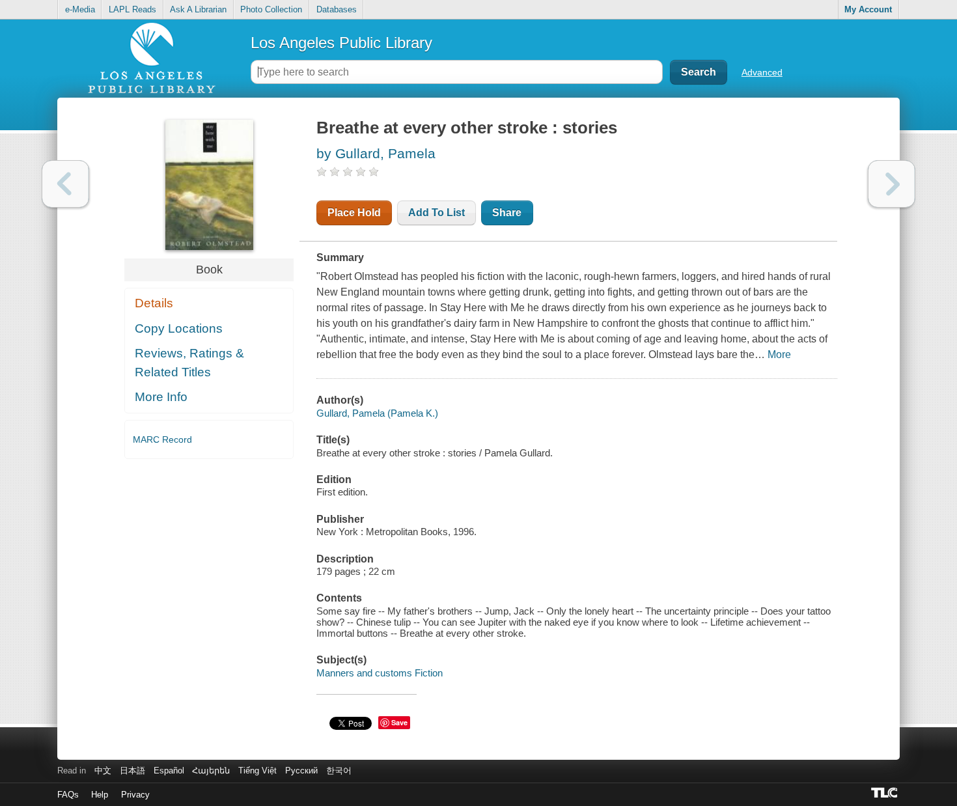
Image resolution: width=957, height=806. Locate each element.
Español (169, 770)
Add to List (436, 212)
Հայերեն (211, 770)
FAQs (68, 794)
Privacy (135, 794)
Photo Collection (271, 9)
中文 (102, 770)
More (779, 354)
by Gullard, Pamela (376, 153)
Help (99, 794)
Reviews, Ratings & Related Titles (189, 362)
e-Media (80, 9)
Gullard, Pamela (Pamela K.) (377, 413)
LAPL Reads (132, 9)
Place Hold (354, 212)
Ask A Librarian (198, 9)
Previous (65, 184)
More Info (161, 397)
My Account (868, 9)
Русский (301, 770)
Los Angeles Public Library (341, 42)
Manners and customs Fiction (379, 672)
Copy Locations (179, 328)
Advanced (762, 72)
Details (154, 303)
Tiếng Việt (257, 770)
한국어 (339, 770)
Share (506, 212)
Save (399, 722)
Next (891, 184)
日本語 (132, 770)
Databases (336, 9)
